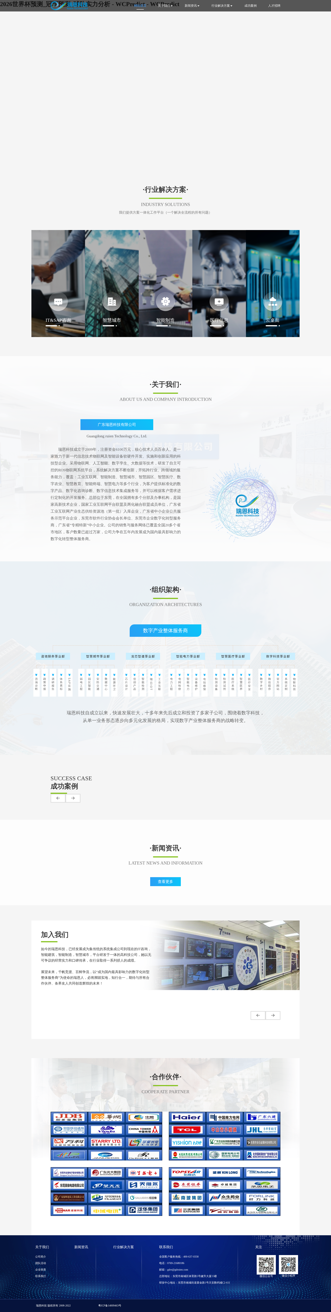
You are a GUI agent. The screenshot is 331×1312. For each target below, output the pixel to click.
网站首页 (140, 5)
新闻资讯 (191, 5)
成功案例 (250, 5)
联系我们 (40, 1276)
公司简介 (40, 1256)
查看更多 (165, 881)
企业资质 (40, 1269)
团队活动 (40, 1263)
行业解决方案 (220, 5)
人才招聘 (274, 5)
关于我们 (164, 5)
